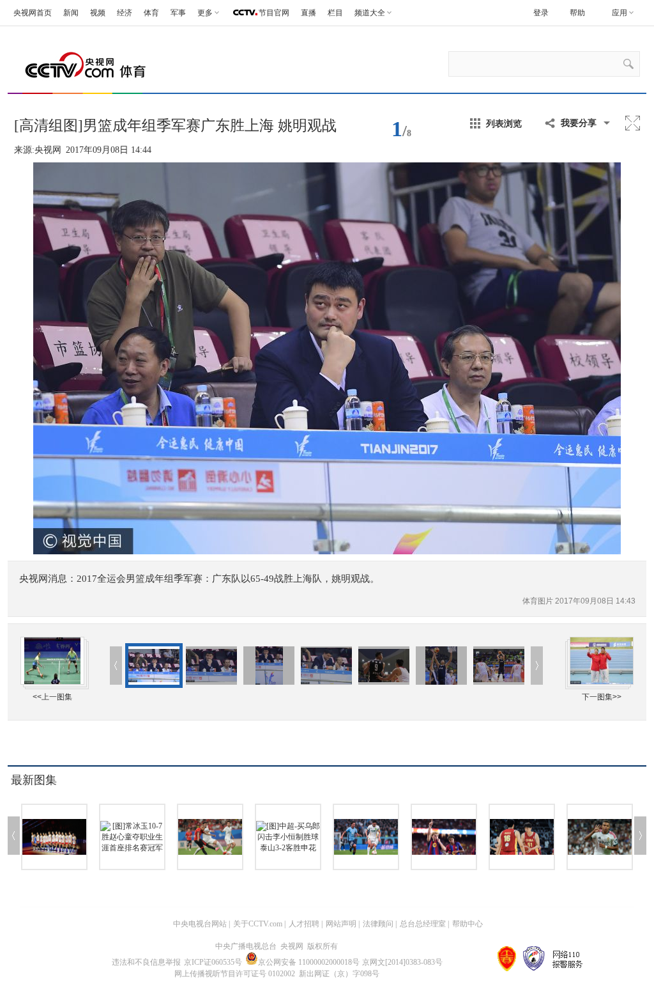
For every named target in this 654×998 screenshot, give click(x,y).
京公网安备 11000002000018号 (309, 962)
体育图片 (538, 600)
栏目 (335, 12)
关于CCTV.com (257, 923)
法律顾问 (378, 923)
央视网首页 (32, 12)
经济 (124, 12)
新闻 (71, 12)
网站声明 (341, 923)
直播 (308, 12)
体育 (151, 12)
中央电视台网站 (200, 923)
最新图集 (34, 780)
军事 (178, 12)
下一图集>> (601, 696)
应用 (619, 12)
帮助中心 (467, 923)
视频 (97, 12)
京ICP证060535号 (213, 962)
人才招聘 (304, 923)
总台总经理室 (423, 923)
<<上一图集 (52, 696)
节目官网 (274, 12)
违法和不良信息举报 (146, 962)
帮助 (577, 12)
